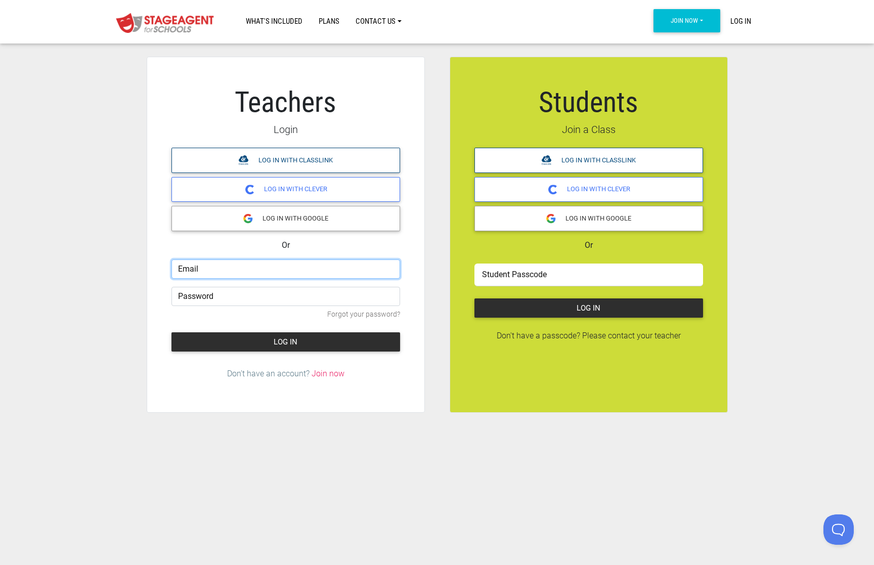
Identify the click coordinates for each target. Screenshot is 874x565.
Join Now (684, 20)
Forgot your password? (363, 314)
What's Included (274, 21)
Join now (328, 373)
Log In (740, 21)
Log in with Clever (295, 189)
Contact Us (376, 21)
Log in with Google (294, 218)
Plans (329, 21)
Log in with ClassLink (295, 160)
